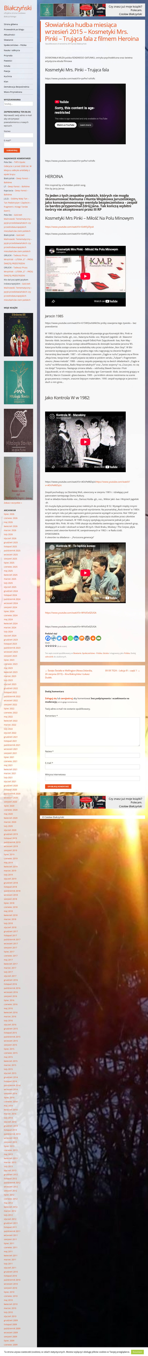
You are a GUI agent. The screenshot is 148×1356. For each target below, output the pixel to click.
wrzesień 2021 (11, 749)
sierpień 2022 (10, 704)
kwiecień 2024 (10, 623)
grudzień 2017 (11, 931)
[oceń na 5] (55, 646)
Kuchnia (8, 76)
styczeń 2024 (10, 635)
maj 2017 (8, 959)
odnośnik (49, 656)
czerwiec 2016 (10, 1004)
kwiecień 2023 (10, 672)
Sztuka (7, 66)
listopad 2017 (10, 935)
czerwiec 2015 (10, 1053)
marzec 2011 (10, 1259)
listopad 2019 (10, 838)
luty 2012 (8, 1215)
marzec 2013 (10, 1162)
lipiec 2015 (9, 1048)
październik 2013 (12, 1134)
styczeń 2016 (10, 1024)
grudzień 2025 (11, 542)
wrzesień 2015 (11, 1040)
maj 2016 (8, 1008)
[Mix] (81, 638)
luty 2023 (8, 680)
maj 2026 (8, 522)
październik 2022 (12, 696)
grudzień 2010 (11, 1271)
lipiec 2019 (9, 854)
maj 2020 (8, 814)
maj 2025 (8, 570)
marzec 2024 (10, 627)
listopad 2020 (10, 789)
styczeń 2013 (10, 1170)
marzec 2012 (10, 1211)
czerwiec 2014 (10, 1101)
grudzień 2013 (11, 1125)
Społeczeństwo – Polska (15, 45)
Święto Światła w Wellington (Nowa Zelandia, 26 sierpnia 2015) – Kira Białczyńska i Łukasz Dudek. (68, 674)
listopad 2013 (10, 1130)
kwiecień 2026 (10, 526)
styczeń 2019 (10, 878)
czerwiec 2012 (10, 1198)
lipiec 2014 (9, 1097)
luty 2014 (8, 1117)
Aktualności (9, 34)
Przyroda (8, 55)
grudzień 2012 (11, 1174)
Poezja (7, 71)
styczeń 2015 (10, 1073)
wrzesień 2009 (11, 1332)
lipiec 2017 (9, 951)
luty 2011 (8, 1263)
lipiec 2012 (9, 1194)
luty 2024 (8, 631)
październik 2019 (12, 842)
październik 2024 (12, 599)
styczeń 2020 (10, 830)
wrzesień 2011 (11, 1235)
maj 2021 (8, 765)
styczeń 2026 (10, 538)
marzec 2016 (10, 1016)
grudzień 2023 (11, 639)
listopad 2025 (10, 546)
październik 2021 (12, 745)
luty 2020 (8, 826)
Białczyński (18, 8)
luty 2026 (8, 534)
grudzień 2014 (11, 1077)
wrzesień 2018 (11, 895)
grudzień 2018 (11, 882)
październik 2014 (12, 1085)
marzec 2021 (10, 773)
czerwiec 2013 (10, 1150)
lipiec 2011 (9, 1243)
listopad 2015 (10, 1032)
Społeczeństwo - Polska (92, 653)
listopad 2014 (10, 1081)
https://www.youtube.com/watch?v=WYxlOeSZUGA (70, 612)
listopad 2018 (10, 886)
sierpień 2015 (10, 1044)
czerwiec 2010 (10, 1296)
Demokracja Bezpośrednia (16, 86)
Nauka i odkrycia (12, 50)
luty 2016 (8, 1020)
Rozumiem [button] (137, 1352)
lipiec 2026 (9, 514)
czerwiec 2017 (10, 955)
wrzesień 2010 (11, 1283)
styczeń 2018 (10, 927)
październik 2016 (12, 988)
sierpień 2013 (10, 1142)
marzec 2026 (10, 530)
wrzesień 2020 (11, 797)
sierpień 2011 (10, 1239)
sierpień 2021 (10, 753)
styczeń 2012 (10, 1219)
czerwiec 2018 (10, 907)
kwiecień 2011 (10, 1255)
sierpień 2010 (10, 1288)
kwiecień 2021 (10, 769)
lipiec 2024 (9, 611)
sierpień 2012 (10, 1190)
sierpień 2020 (10, 801)
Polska (127, 653)
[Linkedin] (76, 638)
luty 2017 (8, 972)
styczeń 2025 (10, 587)
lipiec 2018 (9, 903)
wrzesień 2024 (11, 603)
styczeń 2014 (10, 1121)
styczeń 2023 (10, 684)
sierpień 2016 (10, 996)
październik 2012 (12, 1182)
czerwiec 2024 (10, 615)
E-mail (49, 762)
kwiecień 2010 (10, 1304)
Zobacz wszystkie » (13, 502)
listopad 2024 (10, 595)
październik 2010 (12, 1279)
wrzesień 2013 (11, 1138)
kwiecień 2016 (10, 1012)
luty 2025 (8, 583)
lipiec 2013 (9, 1146)
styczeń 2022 (10, 732)
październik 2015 (12, 1036)
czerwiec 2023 (10, 664)
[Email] (98, 638)
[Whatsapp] (70, 638)
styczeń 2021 (10, 781)
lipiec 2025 (9, 562)
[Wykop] (53, 638)
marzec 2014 (10, 1113)
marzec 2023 (10, 676)
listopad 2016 (10, 984)
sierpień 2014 (10, 1093)
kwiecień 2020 (10, 818)
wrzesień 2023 (11, 651)
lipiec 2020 (9, 805)
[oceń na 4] (53, 646)
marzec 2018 (10, 919)
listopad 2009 (10, 1324)
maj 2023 (8, 668)
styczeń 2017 (10, 976)
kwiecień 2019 (10, 866)
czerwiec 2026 (10, 518)
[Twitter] (59, 638)
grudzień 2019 (11, 834)
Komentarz (51, 715)
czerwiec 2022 (10, 712)
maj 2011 (8, 1251)
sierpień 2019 (10, 850)
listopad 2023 (10, 643)
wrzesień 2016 (11, 992)
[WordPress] (87, 638)
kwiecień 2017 (10, 963)
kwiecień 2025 (10, 574)
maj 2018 (8, 911)
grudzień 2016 (11, 980)
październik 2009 (12, 1328)
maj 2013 (8, 1154)
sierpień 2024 (10, 607)
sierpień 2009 (10, 1336)
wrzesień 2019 (11, 846)
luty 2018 (8, 923)
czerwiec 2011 (10, 1247)
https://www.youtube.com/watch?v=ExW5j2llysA (69, 226)
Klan (6, 81)
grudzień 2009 (11, 1320)
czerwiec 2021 (10, 761)
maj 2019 (8, 862)
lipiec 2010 (9, 1292)
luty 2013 (8, 1166)
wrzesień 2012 (11, 1186)
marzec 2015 (10, 1065)
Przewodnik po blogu (14, 29)
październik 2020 (12, 793)
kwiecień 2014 (10, 1109)
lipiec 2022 (9, 708)
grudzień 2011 (11, 1223)
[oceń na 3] (51, 646)
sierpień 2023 (10, 655)
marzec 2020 (10, 822)
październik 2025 (12, 550)
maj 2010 (8, 1300)
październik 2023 (12, 647)
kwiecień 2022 (10, 720)
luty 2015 (8, 1069)
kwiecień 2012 (10, 1207)
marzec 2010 (10, 1308)
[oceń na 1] (46, 646)
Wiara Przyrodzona (13, 92)
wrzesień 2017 (11, 943)
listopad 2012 (10, 1178)
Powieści (8, 60)
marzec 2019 (10, 870)
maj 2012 (8, 1202)
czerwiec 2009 (10, 1344)
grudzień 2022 (11, 688)
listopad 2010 (10, 1275)
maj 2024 (8, 619)
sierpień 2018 (10, 899)
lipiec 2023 (9, 660)
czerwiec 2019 (10, 858)
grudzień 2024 (11, 591)
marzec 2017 (10, 967)
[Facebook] (47, 638)
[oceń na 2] (48, 646)
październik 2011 (12, 1231)
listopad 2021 (10, 741)
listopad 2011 (10, 1227)
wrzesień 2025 (11, 554)
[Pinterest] (64, 638)
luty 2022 (8, 728)
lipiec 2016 (9, 1000)
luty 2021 (8, 777)
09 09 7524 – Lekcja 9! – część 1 (122, 670)
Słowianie (8, 39)
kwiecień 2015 (10, 1061)
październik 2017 (12, 939)
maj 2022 (8, 716)
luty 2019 (8, 874)
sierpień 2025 (10, 558)
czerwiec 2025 (10, 566)
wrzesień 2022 (11, 700)
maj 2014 (8, 1105)
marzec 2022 (10, 724)
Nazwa (49, 751)
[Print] (93, 638)
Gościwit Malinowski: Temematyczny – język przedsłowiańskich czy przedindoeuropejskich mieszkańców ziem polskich (18, 222)
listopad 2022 (10, 692)
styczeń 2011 (10, 1267)
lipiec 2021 (9, 757)
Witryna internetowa (55, 774)
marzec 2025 (10, 579)
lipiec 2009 (9, 1340)
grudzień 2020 (11, 785)
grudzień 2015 (11, 1028)
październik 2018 (12, 890)
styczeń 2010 (10, 1316)
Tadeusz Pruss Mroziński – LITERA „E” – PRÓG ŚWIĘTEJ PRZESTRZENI (18, 259)
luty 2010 (8, 1312)
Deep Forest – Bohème (19, 186)
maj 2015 (8, 1057)
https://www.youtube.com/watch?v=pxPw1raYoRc (70, 78)
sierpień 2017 (10, 947)
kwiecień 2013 (10, 1158)
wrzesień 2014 (11, 1089)
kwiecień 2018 (10, 915)
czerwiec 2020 (10, 809)
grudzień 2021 (11, 737)
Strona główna (11, 24)
